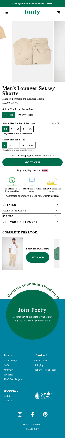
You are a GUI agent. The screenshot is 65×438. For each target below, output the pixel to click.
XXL (31, 145)
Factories (8, 374)
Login (7, 395)
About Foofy (10, 360)
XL (30, 129)
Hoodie (9, 115)
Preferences (35, 424)
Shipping (38, 365)
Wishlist (8, 400)
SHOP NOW (37, 257)
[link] (32, 12)
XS (5, 129)
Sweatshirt (25, 115)
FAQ (6, 365)
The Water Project (13, 379)
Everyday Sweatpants (37, 248)
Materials (8, 370)
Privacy (26, 424)
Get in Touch (40, 360)
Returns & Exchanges (45, 370)
